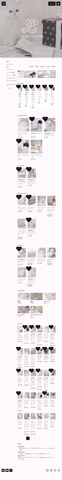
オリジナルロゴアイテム (11, 85)
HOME (31, 66)
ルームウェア (9, 64)
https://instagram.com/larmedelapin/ (55, 470)
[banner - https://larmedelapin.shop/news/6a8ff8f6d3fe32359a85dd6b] (46, 74)
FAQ (48, 66)
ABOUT (42, 66)
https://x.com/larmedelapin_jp (51, 470)
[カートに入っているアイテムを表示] (58, 4)
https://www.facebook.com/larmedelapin (47, 470)
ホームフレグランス (11, 77)
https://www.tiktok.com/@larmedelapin (59, 470)
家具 (7, 61)
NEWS (54, 66)
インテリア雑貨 (10, 72)
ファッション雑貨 (11, 75)
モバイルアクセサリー (11, 81)
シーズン (8, 88)
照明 (7, 67)
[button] (52, 4)
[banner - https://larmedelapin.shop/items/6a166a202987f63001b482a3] (27, 74)
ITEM (37, 66)
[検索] (4, 4)
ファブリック (9, 69)
